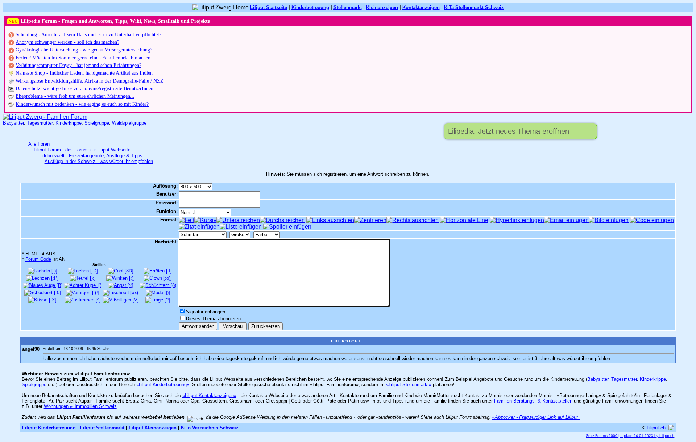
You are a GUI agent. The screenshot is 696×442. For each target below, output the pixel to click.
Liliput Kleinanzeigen (153, 427)
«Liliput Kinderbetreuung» (162, 384)
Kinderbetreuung (310, 7)
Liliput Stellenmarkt (102, 427)
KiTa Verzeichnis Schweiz (210, 427)
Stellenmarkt (348, 7)
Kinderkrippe (68, 123)
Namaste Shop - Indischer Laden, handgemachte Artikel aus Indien (84, 73)
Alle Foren (39, 144)
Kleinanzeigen (382, 7)
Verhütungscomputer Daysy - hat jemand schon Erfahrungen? (78, 65)
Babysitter (13, 123)
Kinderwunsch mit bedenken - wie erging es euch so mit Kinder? (82, 104)
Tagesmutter (40, 123)
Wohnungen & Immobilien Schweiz (80, 406)
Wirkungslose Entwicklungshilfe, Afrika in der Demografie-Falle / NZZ (89, 81)
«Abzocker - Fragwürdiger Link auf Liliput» (536, 417)
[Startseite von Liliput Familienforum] (45, 117)
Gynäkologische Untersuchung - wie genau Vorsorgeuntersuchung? (84, 50)
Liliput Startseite (268, 7)
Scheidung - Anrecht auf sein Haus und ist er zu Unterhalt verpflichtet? (88, 34)
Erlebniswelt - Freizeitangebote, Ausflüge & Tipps (90, 155)
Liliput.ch (656, 427)
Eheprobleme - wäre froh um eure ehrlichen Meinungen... (75, 96)
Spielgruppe (96, 123)
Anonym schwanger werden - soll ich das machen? (67, 42)
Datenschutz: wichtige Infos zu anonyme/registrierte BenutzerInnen (84, 88)
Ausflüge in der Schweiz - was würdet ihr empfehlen (99, 161)
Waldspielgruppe (129, 123)
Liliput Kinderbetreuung (49, 427)
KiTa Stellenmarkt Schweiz (474, 7)
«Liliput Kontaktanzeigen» (209, 395)
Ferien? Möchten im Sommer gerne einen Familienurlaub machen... (85, 58)
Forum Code (38, 259)
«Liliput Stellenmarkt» (408, 384)
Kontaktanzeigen (421, 7)
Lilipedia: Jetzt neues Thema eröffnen (508, 131)
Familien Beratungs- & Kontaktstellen (533, 401)
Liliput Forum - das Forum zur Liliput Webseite (82, 150)
